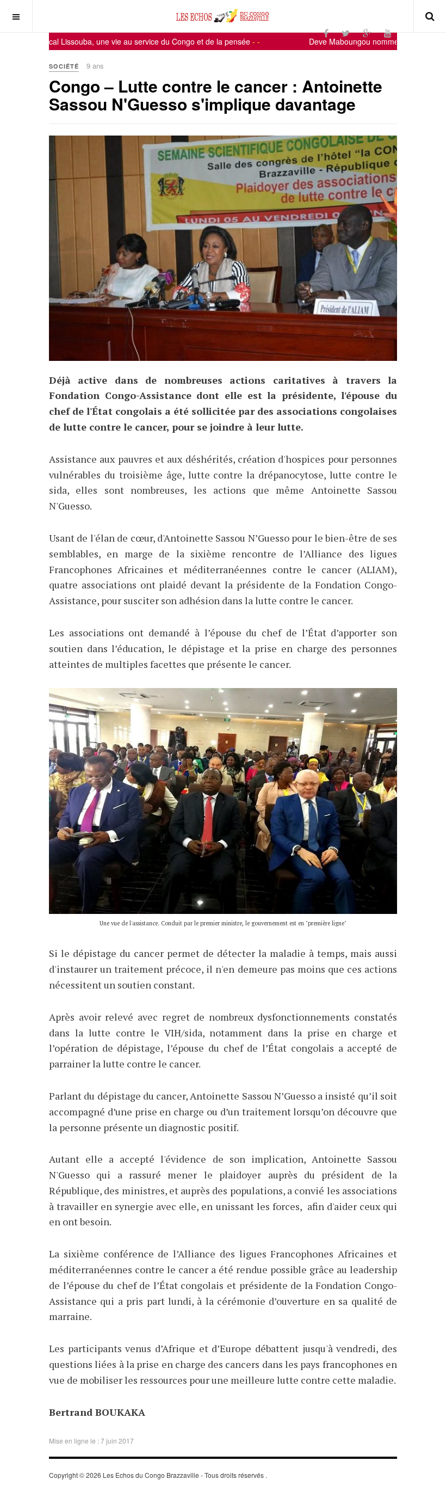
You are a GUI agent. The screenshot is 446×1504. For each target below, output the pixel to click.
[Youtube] (388, 33)
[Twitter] (346, 33)
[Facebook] (326, 33)
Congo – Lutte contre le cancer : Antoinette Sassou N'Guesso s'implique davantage (215, 94)
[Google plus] (367, 33)
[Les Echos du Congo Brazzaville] (223, 16)
